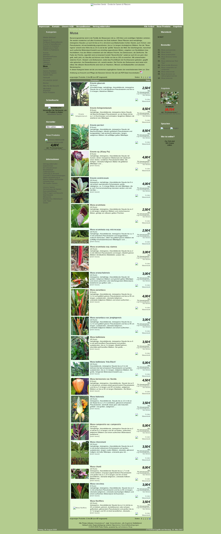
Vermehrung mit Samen (52, 189)
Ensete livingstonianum (101, 108)
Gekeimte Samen (50, 73)
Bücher (46, 83)
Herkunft (46, 78)
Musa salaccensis (167, 72)
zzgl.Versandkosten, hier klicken (55, 149)
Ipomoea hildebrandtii (54, 142)
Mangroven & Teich (50, 48)
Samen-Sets (48, 75)
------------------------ (51, 185)
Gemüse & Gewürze (51, 46)
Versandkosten (83, 26)
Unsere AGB (68, 26)
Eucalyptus (47, 58)
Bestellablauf (48, 170)
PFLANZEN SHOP (50, 80)
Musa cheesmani (98, 442)
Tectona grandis (169, 105)
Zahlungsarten (48, 172)
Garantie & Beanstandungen (54, 175)
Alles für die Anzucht (51, 86)
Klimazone (47, 197)
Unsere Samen (49, 187)
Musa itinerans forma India (169, 58)
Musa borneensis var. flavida (103, 379)
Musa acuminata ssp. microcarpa (105, 229)
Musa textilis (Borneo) (169, 65)
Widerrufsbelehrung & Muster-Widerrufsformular (53, 178)
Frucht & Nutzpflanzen (52, 44)
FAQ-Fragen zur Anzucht (53, 193)
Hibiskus (46, 62)
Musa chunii (95, 467)
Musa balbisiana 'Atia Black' (103, 362)
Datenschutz (48, 166)
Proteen (46, 68)
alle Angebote (127, 523)
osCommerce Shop (125, 527)
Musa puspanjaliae (168, 54)
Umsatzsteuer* (99, 523)
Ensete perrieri (97, 125)
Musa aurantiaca (97, 290)
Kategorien (51, 32)
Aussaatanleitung (49, 191)
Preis (148, 80)
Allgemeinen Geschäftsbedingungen (125, 525)
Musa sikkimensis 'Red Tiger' (169, 62)
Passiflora (47, 64)
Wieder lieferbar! (49, 37)
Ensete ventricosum (99, 178)
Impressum (44, 26)
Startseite (82, 29)
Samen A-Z (47, 40)
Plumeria (46, 60)
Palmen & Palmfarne (51, 50)
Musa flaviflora (97, 501)
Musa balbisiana (97, 337)
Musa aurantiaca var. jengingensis (106, 318)
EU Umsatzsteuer (50, 168)
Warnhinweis (48, 195)
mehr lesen (95, 165)
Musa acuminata (97, 205)
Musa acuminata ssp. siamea (103, 247)
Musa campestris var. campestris (105, 424)
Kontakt (55, 26)
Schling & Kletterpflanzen (52, 42)
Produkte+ (95, 80)
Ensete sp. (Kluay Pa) (100, 152)
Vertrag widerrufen (101, 26)
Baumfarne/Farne (50, 56)
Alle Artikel (149, 26)
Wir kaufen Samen (50, 183)
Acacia (45, 53)
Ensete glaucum (97, 83)
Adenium (46, 55)
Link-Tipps (47, 201)
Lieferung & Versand (51, 174)
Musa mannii (166, 52)
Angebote (177, 26)
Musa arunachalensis (100, 273)
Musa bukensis (97, 397)
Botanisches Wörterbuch (52, 199)
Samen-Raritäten (49, 71)
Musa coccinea (97, 484)
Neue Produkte (164, 26)
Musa (45, 66)
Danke (45, 203)
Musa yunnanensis (168, 50)
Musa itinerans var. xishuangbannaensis (169, 75)
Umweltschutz (48, 181)
